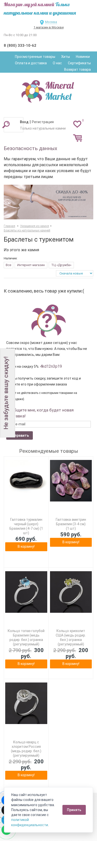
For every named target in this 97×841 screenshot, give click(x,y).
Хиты (65, 57)
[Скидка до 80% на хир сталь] (48, 202)
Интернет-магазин (31, 265)
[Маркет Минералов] (48, 90)
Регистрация (43, 122)
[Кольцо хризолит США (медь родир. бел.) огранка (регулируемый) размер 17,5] (71, 592)
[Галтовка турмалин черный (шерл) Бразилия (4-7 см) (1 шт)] (26, 481)
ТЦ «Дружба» (61, 265)
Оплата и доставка (31, 63)
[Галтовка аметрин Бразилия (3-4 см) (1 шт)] (71, 481)
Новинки (83, 57)
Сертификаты (79, 63)
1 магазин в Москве (49, 27)
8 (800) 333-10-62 (20, 45)
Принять (74, 810)
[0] (77, 124)
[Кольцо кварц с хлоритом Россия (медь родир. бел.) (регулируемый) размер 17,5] (26, 703)
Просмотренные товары (35, 57)
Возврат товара (77, 69)
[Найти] (6, 124)
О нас (57, 63)
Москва (51, 22)
